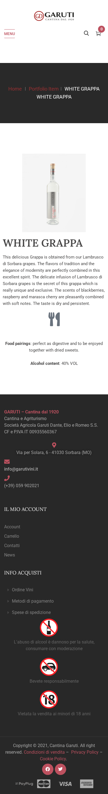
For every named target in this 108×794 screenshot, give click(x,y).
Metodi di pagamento (33, 601)
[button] (54, 590)
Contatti (12, 545)
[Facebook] (47, 769)
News (9, 555)
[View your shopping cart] (98, 34)
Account (12, 526)
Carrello (11, 536)
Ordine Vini (22, 589)
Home (15, 89)
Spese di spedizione (31, 612)
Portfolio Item (44, 89)
